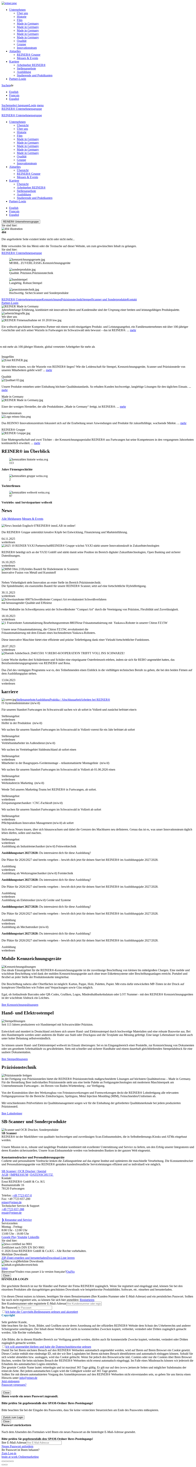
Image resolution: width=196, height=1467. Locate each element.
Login (32, 105)
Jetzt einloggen (11, 1381)
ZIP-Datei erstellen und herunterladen (24, 1257)
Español (14, 98)
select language (20, 105)
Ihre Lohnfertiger (12, 1113)
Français (14, 95)
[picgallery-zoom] (12, 1461)
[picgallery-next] (6, 1464)
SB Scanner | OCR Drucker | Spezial (24, 1171)
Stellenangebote (26, 68)
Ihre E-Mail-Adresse (14, 1442)
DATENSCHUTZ (42, 1174)
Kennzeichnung (51, 299)
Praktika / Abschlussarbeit (65, 699)
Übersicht (23, 125)
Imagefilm (8, 356)
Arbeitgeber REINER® (31, 65)
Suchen (6, 85)
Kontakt (132, 299)
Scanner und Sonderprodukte (109, 299)
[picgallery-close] (3, 1461)
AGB (5, 1174)
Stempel (87, 299)
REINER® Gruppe (28, 54)
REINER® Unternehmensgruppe (22, 108)
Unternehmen (17, 9)
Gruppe (21, 44)
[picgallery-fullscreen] (9, 1461)
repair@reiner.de (12, 1212)
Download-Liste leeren (61, 1257)
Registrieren (87, 1299)
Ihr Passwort (9, 1307)
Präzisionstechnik (71, 299)
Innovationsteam (27, 47)
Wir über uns (9, 316)
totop (5, 1268)
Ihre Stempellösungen (15, 1059)
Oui (68, 1271)
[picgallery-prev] (3, 1464)
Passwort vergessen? (14, 1384)
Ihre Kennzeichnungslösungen (20, 1004)
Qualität (21, 40)
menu (40, 105)
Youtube (22, 1237)
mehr (133, 330)
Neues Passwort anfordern (17, 1446)
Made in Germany (28, 23)
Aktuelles (15, 51)
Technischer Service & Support (20, 1205)
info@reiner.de (28, 1377)
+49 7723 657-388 (13, 1209)
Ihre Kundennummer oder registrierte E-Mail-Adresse (34, 1303)
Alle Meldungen (11, 518)
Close (6, 1275)
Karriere (14, 61)
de (14, 92)
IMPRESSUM (19, 1174)
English (13, 92)
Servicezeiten (10, 1223)
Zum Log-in (9, 1453)
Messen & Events (27, 58)
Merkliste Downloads (30, 1261)
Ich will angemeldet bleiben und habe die (48, 1346)
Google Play (9, 1237)
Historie (21, 16)
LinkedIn (33, 1237)
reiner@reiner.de (12, 1202)
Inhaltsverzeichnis (27, 1264)
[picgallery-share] (6, 1461)
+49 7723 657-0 (22, 1195)
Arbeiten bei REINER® (95, 699)
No (73, 1271)
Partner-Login (17, 78)
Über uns (22, 13)
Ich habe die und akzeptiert (41, 1311)
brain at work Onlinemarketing (20, 1456)
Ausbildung (24, 72)
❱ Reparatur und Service (17, 1219)
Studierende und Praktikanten (34, 75)
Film (19, 20)
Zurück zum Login (13, 1417)
